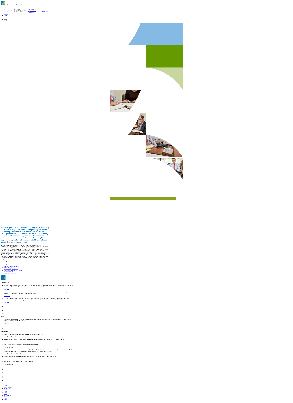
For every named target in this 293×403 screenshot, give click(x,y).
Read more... (7, 289)
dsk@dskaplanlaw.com (32, 11)
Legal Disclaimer (46, 401)
